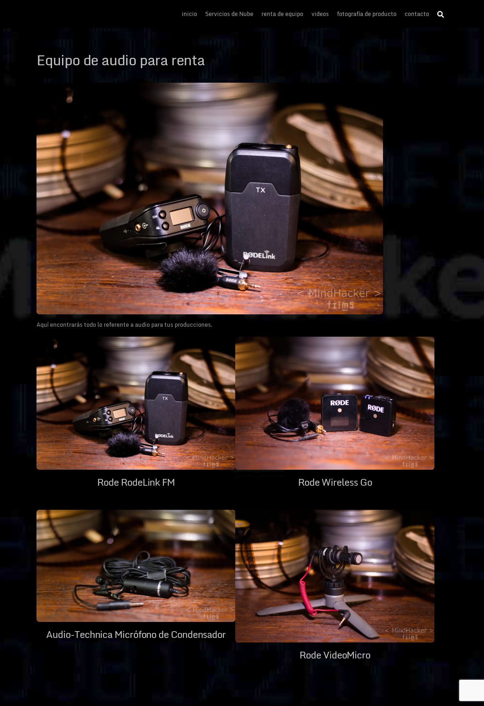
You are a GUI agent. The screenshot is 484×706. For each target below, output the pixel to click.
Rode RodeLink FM (136, 482)
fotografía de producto (366, 13)
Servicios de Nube (229, 13)
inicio (189, 13)
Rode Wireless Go (335, 482)
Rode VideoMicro (334, 655)
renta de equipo (282, 13)
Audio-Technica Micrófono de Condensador (136, 634)
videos (320, 13)
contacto (417, 13)
